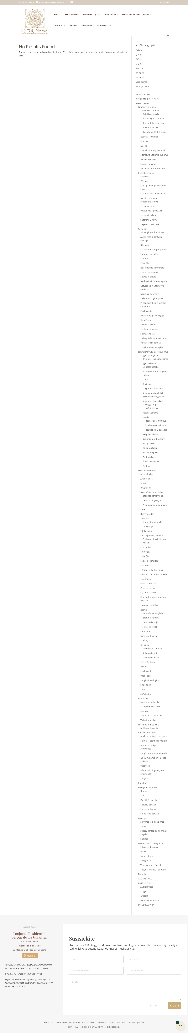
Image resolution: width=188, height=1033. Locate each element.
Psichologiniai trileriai (153, 118)
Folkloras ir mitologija (148, 724)
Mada (143, 851)
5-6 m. (139, 59)
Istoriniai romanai (149, 136)
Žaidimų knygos (150, 457)
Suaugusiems (142, 86)
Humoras (144, 141)
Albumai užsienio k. (152, 522)
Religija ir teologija (149, 680)
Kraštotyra (145, 640)
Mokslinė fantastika (150, 702)
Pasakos (146, 417)
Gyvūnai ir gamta (148, 592)
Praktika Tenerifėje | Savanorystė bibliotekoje (94, 1027)
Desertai (144, 176)
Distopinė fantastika (150, 706)
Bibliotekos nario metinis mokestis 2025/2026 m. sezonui (75, 1023)
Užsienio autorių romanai (152, 168)
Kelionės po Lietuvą (152, 648)
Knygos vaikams (148, 363)
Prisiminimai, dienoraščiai (155, 505)
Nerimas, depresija (149, 294)
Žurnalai (142, 874)
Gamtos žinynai (148, 588)
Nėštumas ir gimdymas (151, 298)
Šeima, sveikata (148, 333)
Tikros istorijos (150, 626)
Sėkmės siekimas (148, 324)
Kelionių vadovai (151, 657)
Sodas (143, 826)
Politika (143, 666)
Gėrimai (144, 181)
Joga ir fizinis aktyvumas (152, 267)
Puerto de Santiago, (29, 945)
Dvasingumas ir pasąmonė (153, 249)
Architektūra (146, 478)
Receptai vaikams (148, 215)
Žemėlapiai (145, 693)
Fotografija (148, 526)
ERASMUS (74, 25)
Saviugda (142, 229)
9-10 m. (139, 68)
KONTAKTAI (101, 25)
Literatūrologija (147, 662)
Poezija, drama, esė (147, 787)
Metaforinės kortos (149, 900)
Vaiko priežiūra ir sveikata (153, 338)
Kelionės (144, 645)
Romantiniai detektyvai (154, 123)
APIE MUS (147, 14)
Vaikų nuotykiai (150, 448)
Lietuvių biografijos (152, 500)
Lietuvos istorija (150, 622)
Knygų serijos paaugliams (155, 358)
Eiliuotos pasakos (151, 366)
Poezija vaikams (150, 412)
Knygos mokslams (147, 732)
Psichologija (146, 311)
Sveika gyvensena (149, 329)
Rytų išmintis (146, 320)
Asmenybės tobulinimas (152, 232)
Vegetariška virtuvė (149, 224)
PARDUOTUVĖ (145, 883)
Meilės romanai (148, 159)
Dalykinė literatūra (147, 470)
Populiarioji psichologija (152, 315)
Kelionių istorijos (151, 653)
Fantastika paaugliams (151, 715)
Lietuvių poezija (148, 804)
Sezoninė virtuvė (148, 219)
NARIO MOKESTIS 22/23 (147, 99)
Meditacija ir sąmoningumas (154, 281)
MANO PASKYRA (146, 904)
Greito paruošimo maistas (153, 193)
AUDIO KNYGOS (111, 14)
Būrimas (144, 245)
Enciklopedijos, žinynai (151, 535)
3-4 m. (139, 54)
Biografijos (145, 487)
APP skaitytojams (72, 14)
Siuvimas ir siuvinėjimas (152, 821)
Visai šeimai (142, 81)
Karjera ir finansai (149, 636)
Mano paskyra (118, 1023)
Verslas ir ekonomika (150, 342)
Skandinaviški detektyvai (155, 132)
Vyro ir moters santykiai (151, 347)
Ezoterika (144, 258)
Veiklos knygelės (150, 452)
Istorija (143, 609)
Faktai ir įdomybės (149, 560)
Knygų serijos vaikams (153, 401)
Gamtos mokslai (148, 583)
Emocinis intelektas (149, 254)
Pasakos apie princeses (156, 425)
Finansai (144, 565)
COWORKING (87, 25)
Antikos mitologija (149, 728)
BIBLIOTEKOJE (143, 103)
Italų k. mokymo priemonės (153, 753)
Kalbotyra (145, 631)
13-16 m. (140, 77)
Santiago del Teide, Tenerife (29, 950)
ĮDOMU (98, 14)
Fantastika (143, 698)
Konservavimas (147, 206)
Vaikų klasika (149, 443)
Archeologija (146, 474)
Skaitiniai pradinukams (154, 439)
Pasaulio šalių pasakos (156, 429)
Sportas (144, 838)
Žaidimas (147, 466)
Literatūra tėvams (149, 272)
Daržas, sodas (147, 514)
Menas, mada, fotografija (150, 843)
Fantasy (144, 711)
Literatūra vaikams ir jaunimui (153, 351)
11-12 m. (140, 72)
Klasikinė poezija (148, 800)
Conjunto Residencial (29, 933)
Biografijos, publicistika (151, 492)
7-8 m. (139, 63)
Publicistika (146, 675)
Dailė (145, 379)
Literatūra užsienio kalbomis (154, 154)
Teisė (143, 689)
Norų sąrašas (136, 1023)
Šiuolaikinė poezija (149, 813)
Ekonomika (145, 547)
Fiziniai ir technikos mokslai (153, 574)
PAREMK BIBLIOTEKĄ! (131, 14)
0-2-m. (139, 50)
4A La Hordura (29, 941)
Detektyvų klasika (151, 114)
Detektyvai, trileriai (149, 110)
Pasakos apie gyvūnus (155, 420)
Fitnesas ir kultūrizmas (151, 570)
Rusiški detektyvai (151, 127)
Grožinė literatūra (147, 107)
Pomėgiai (142, 818)
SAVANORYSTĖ (60, 25)
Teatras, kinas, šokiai (150, 865)
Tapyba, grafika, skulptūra (153, 869)
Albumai (144, 518)
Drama (143, 791)
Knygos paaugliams (150, 355)
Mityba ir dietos (148, 276)
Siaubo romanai (148, 164)
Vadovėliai (145, 765)
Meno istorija (146, 856)
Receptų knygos (146, 173)
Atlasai (143, 483)
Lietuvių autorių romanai (152, 150)
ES (111, 25)
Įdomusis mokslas (149, 605)
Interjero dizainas (149, 847)
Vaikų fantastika (148, 720)
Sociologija (145, 684)
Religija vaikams (150, 434)
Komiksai (142, 783)
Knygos (143, 891)
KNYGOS (57, 14)
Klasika (143, 145)
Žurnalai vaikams (151, 461)
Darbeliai (147, 384)
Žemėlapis (29, 955)
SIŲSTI (174, 1005)
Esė (142, 795)
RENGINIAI (87, 14)
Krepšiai (144, 895)
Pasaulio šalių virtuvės (151, 210)
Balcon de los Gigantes (29, 937)
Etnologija (145, 551)
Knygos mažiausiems (153, 388)
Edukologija (146, 531)
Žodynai (144, 778)
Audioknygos (146, 886)
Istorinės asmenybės (153, 495)
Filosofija (144, 263)
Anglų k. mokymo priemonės (154, 736)
